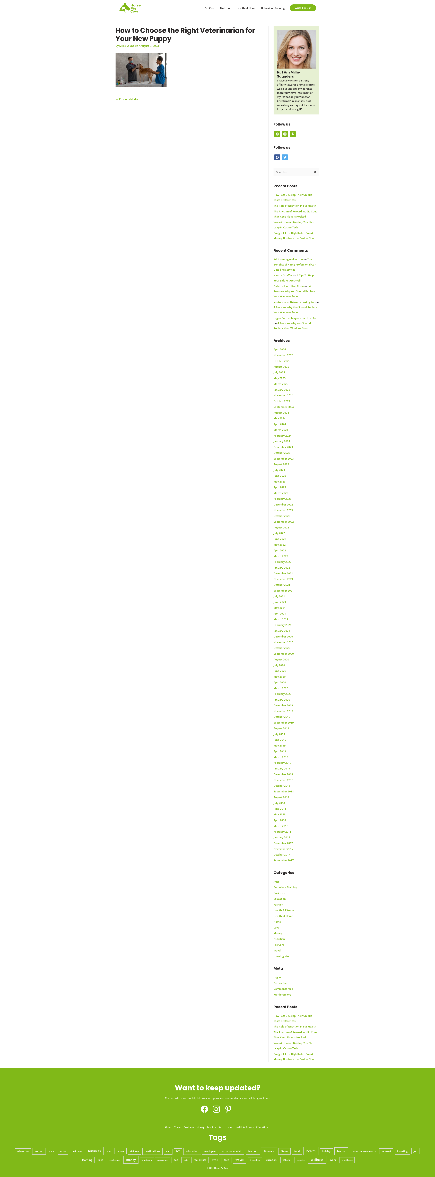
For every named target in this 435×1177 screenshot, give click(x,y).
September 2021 (284, 590)
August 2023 (281, 464)
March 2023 (281, 493)
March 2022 (281, 556)
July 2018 (279, 803)
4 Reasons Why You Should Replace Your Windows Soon (294, 291)
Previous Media (127, 99)
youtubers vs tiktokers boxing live (294, 302)
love (100, 1160)
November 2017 (283, 849)
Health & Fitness (284, 910)
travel (240, 1160)
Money (278, 933)
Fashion (278, 904)
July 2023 (279, 470)
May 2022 (280, 544)
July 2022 (279, 533)
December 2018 (283, 774)
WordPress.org (282, 994)
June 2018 (280, 808)
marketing (114, 1160)
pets (186, 1160)
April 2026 (280, 349)
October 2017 (282, 854)
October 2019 (282, 716)
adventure (23, 1151)
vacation (271, 1160)
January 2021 (282, 630)
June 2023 (280, 475)
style (215, 1160)
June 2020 (280, 671)
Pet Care (209, 8)
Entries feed (281, 983)
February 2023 (282, 498)
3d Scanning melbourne (288, 259)
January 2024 (282, 441)
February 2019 (282, 762)
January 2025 (282, 389)
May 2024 (280, 418)
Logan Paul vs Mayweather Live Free (296, 318)
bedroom (77, 1151)
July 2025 (279, 372)
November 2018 (283, 780)
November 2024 (283, 395)
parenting (162, 1160)
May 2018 (280, 814)
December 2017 (283, 843)
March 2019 (281, 757)
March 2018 (281, 826)
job (415, 1151)
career (120, 1151)
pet (176, 1160)
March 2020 (281, 688)
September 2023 (284, 458)
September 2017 (284, 860)
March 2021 (281, 619)
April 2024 (280, 424)
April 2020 (280, 682)
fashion (252, 1151)
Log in (277, 977)
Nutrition (225, 8)
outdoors (147, 1160)
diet (168, 1151)
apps (51, 1151)
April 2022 (280, 550)
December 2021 (283, 573)
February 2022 (282, 561)
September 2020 (284, 653)
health (311, 1151)
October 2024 (282, 401)
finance (269, 1151)
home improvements (364, 1151)
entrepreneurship (232, 1151)
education (192, 1151)
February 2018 (282, 831)
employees (210, 1151)
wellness (317, 1160)
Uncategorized (282, 956)
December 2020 (283, 636)
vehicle (287, 1160)
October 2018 (282, 785)
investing (402, 1151)
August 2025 (281, 366)
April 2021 (280, 613)
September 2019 (284, 722)
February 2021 (282, 625)
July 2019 (279, 734)
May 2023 (280, 481)
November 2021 (283, 579)
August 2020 (281, 659)
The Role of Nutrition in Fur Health (295, 205)
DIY (178, 1151)
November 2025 (283, 355)
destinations (152, 1151)
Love (276, 927)
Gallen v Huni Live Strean (289, 286)
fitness (284, 1151)
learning (87, 1160)
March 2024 (281, 430)
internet (386, 1151)
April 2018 (280, 820)
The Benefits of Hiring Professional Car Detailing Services (295, 264)
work (333, 1160)
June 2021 (280, 602)
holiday (326, 1151)
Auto (277, 881)
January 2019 (282, 768)
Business (279, 893)
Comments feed (283, 988)
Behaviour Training (273, 8)
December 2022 (283, 504)
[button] (303, 7)
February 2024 (282, 435)
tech (226, 1160)
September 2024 (284, 407)
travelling (255, 1160)
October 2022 (282, 516)
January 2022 (282, 567)
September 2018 (284, 791)
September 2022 (284, 521)
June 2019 (280, 739)
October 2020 (282, 648)
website (301, 1160)
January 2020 (282, 699)
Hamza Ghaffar (283, 275)
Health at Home (246, 8)
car (109, 1151)
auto (63, 1151)
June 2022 (280, 539)
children (134, 1151)
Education (280, 898)
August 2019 (281, 728)
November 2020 (283, 642)
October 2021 (282, 584)
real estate (200, 1160)
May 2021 (280, 607)
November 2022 (283, 510)
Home (277, 921)
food (297, 1151)
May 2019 (280, 745)
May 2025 (280, 378)
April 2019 (280, 751)
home (341, 1151)
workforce (347, 1160)
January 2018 (282, 837)
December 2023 (283, 447)
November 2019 (283, 711)
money (131, 1160)
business (94, 1151)
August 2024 (281, 412)
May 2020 (280, 676)
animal (39, 1151)
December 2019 (283, 705)
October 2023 (282, 452)
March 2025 (281, 384)
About (168, 1127)
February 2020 (282, 693)
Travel (277, 950)
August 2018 (281, 797)
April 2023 (280, 487)
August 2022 (281, 527)
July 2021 (279, 596)
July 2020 (279, 665)
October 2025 (282, 361)
